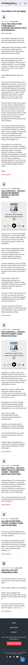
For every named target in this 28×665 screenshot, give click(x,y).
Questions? (14, 627)
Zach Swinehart (13, 653)
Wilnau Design (22, 652)
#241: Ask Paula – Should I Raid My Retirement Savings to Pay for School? (13, 194)
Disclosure (19, 653)
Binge (14, 623)
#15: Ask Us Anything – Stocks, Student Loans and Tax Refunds (12, 523)
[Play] (14, 226)
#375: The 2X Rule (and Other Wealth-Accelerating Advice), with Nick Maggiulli (14, 27)
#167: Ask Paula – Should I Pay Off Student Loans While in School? (13, 334)
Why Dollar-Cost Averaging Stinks (9, 571)
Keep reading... (6, 174)
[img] (14, 219)
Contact (14, 632)
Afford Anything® (9, 3)
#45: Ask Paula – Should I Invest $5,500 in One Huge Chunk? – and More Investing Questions (12, 471)
